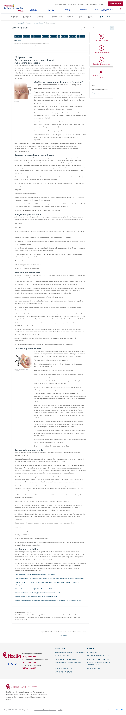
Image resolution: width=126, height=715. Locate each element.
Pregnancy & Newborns (70, 17)
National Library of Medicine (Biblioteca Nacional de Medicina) (35, 597)
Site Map (60, 710)
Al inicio (18, 40)
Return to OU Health (63, 672)
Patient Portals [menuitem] (72, 4)
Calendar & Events (62, 656)
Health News (80, 17)
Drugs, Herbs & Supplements (27, 17)
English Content (107, 17)
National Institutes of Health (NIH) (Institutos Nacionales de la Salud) (37, 593)
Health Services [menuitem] (33, 9)
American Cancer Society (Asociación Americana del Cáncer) (34, 575)
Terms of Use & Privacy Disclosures (45, 710)
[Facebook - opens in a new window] (8, 664)
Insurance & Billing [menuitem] (60, 4)
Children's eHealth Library (98, 656)
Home (14, 23)
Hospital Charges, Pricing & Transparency (98, 664)
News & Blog (92, 652)
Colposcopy (95, 93)
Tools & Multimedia (91, 17)
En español (21, 23)
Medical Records (94, 668)
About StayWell (63, 635)
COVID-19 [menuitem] (101, 4)
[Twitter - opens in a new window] (15, 664)
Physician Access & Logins (65, 659)
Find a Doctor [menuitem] (51, 9)
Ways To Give (115, 4)
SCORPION (119, 710)
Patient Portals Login (64, 668)
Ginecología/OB (50, 23)
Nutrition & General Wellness (42, 17)
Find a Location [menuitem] (68, 9)
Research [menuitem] (83, 9)
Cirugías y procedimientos (35, 23)
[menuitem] (120, 10)
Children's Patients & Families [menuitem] (104, 9)
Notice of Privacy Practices (98, 659)
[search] (95, 28)
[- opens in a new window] (22, 687)
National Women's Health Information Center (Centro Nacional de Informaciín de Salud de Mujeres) (47, 601)
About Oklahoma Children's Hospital (70, 652)
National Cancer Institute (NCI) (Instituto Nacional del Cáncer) (34, 589)
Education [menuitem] (80, 4)
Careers (90, 649)
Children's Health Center (57, 17)
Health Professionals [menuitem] (91, 4)
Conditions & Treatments (14, 17)
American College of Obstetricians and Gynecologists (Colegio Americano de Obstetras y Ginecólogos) (49, 579)
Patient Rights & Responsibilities (68, 663)
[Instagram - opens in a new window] (12, 664)
